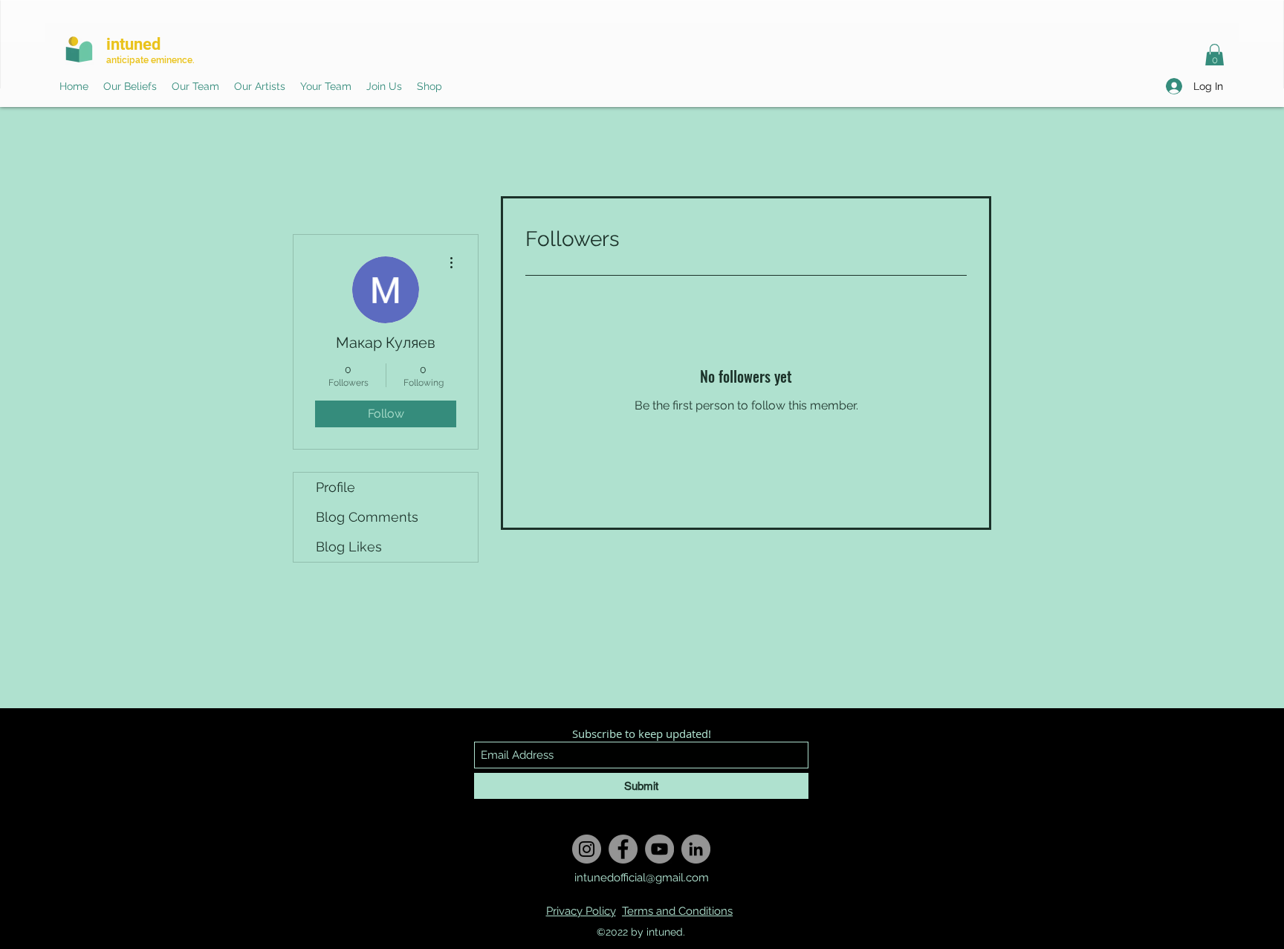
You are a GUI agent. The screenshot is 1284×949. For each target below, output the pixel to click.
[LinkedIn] (695, 849)
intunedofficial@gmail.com (641, 877)
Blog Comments (367, 517)
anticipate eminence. (150, 60)
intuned (133, 44)
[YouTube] (659, 849)
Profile (335, 487)
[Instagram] (586, 849)
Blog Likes (349, 546)
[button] (1214, 56)
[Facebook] (623, 849)
